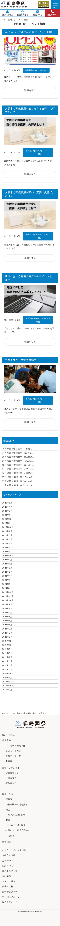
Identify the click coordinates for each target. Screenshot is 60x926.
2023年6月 (7, 616)
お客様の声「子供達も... (18, 448)
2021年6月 (7, 661)
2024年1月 (7, 588)
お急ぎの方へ (8, 865)
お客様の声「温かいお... (18, 452)
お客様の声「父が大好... (18, 477)
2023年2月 (7, 632)
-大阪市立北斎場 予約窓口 (18, 830)
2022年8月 (7, 636)
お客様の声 (7, 860)
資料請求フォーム (11, 891)
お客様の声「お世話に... (18, 473)
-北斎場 (8, 761)
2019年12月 (8, 681)
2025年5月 (7, 535)
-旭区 (7, 809)
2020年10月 (8, 673)
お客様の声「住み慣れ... (18, 456)
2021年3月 (7, 669)
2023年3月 (7, 628)
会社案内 (6, 875)
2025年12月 (8, 519)
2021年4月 (7, 665)
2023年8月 (7, 608)
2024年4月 (7, 575)
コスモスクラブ (9, 870)
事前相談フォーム (11, 896)
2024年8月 (7, 563)
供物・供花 (7, 886)
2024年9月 (7, 559)
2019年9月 (7, 689)
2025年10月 (8, 527)
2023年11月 (8, 596)
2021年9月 (7, 649)
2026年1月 (7, 514)
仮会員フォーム (9, 901)
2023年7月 (7, 612)
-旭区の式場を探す (15, 814)
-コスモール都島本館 (15, 745)
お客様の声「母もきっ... (18, 464)
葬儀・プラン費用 (11, 767)
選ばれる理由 (8, 735)
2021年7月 (7, 657)
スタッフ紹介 (8, 881)
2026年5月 (7, 502)
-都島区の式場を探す (16, 804)
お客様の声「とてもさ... (18, 468)
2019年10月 (8, 685)
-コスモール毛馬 (13, 750)
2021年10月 (8, 644)
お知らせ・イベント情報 (14, 850)
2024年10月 (8, 555)
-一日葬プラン (12, 777)
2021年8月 (7, 653)
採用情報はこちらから (43, 4)
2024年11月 (8, 551)
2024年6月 (7, 567)
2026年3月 (7, 510)
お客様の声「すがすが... (18, 485)
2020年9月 (7, 677)
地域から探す (8, 793)
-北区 (7, 819)
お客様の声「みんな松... (18, 481)
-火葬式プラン (12, 772)
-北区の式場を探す (15, 825)
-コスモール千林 (13, 755)
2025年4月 (7, 539)
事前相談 (6, 842)
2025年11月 (8, 523)
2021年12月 (8, 640)
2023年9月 (7, 604)
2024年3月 (7, 579)
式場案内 (6, 740)
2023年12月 (8, 592)
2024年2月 (7, 584)
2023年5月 (7, 620)
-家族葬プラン (12, 783)
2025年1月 (7, 543)
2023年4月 (7, 624)
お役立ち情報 (8, 855)
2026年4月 (7, 506)
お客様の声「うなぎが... (18, 460)
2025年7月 (7, 531)
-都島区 (8, 799)
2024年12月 (8, 547)
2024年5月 (7, 571)
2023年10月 (8, 600)
